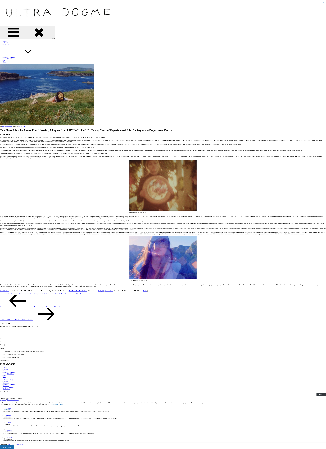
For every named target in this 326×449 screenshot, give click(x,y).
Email (2, 345)
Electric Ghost (109, 291)
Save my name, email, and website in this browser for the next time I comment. (23, 351)
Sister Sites (6, 386)
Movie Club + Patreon (9, 57)
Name (2, 342)
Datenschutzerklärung (13, 400)
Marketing (8, 415)
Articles (5, 42)
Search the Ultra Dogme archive (8, 392)
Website (2, 348)
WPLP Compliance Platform (15, 444)
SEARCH (321, 394)
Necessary (8, 408)
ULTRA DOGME (7, 126)
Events (5, 60)
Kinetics (65, 293)
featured (40, 293)
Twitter (145, 291)
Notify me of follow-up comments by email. (14, 354)
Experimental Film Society (31, 293)
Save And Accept (7, 447)
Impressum (3, 400)
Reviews (5, 293)
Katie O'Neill (58, 293)
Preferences (9, 430)
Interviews (6, 44)
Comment (3, 339)
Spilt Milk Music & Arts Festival (77, 291)
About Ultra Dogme (8, 380)
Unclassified (9, 437)
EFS (9, 293)
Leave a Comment (85, 293)
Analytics (8, 422)
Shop (4, 62)
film (44, 293)
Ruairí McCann (4, 291)
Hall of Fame (10, 59)
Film (1, 293)
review (69, 293)
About (5, 41)
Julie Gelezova (50, 293)
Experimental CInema (17, 293)
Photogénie (101, 291)
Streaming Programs (8, 387)
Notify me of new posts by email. (11, 357)
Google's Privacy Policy (56, 404)
